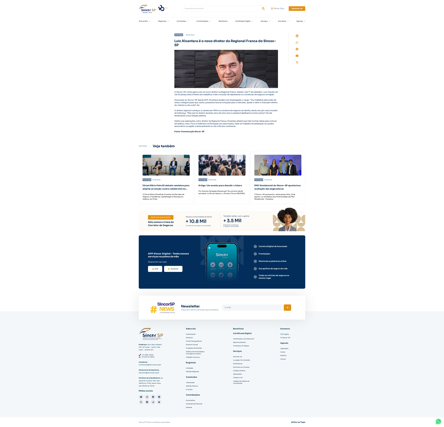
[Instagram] (147, 397)
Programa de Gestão (194, 348)
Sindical (189, 407)
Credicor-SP (238, 378)
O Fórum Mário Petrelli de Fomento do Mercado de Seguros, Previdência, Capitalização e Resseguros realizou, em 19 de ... (163, 196)
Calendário (284, 349)
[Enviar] (287, 307)
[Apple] (159, 402)
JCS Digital (284, 334)
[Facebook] (153, 397)
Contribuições (202, 21)
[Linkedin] (159, 397)
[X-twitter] (141, 402)
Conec (282, 352)
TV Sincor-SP (285, 338)
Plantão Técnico (192, 386)
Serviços (264, 21)
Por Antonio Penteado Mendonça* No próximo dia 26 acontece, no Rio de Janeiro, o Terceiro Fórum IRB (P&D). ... (221, 193)
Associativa (190, 400)
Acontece (282, 21)
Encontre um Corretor (241, 367)
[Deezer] (153, 402)
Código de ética (239, 371)
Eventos (283, 355)
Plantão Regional (192, 372)
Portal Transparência (194, 341)
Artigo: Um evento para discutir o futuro (220, 185)
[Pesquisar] (263, 9)
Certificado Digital (242, 21)
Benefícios (223, 21)
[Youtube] (141, 397)
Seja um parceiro (239, 342)
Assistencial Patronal (194, 404)
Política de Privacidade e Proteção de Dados (195, 353)
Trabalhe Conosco (193, 357)
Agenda (299, 21)
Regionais (162, 21)
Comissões (181, 21)
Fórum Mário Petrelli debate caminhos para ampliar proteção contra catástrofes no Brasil (166, 188)
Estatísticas (237, 364)
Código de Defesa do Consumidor (241, 382)
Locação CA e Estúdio (241, 360)
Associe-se (237, 357)
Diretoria (189, 338)
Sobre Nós (143, 21)
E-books (189, 389)
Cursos (283, 359)
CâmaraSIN (237, 374)
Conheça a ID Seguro (241, 346)
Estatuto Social (192, 345)
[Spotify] (147, 402)
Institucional (190, 334)
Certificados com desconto (243, 339)
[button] (297, 36)
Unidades (189, 368)
